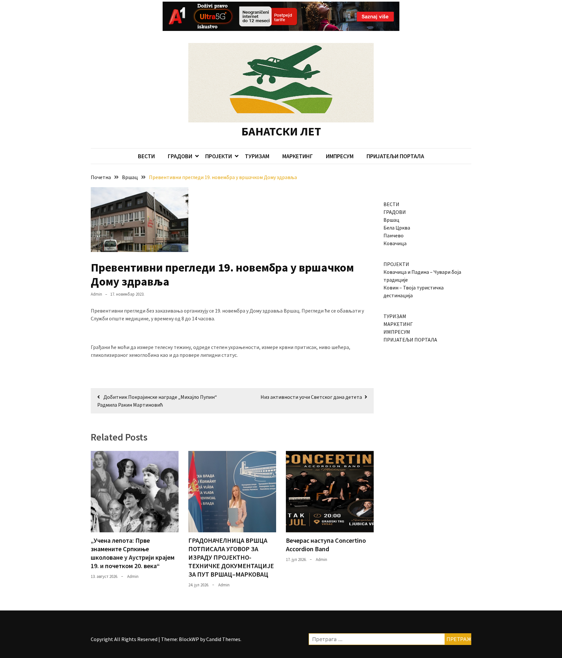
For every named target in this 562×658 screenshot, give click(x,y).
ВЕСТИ (146, 156)
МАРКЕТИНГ (297, 156)
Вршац (391, 220)
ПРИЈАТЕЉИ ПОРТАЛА (395, 156)
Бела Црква (396, 227)
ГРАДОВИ (180, 156)
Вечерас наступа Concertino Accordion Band (326, 544)
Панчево (393, 235)
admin (96, 294)
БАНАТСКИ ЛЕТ (281, 131)
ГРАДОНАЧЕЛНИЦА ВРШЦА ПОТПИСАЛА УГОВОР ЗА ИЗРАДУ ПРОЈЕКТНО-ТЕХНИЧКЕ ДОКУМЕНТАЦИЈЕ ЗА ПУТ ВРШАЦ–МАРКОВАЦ (231, 557)
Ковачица (395, 243)
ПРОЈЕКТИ (218, 156)
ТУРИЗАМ (257, 156)
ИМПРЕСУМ (340, 156)
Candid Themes (223, 639)
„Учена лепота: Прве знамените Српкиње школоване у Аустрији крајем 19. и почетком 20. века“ (133, 553)
